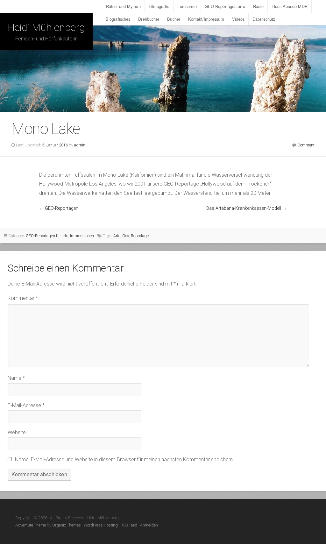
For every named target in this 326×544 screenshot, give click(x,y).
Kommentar (23, 298)
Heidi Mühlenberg (46, 27)
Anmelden (149, 525)
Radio (258, 6)
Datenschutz (263, 19)
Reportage (140, 235)
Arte (116, 235)
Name (16, 378)
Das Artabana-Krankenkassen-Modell (243, 208)
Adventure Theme (30, 525)
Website (17, 432)
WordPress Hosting (101, 525)
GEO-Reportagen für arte (47, 235)
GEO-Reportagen (61, 208)
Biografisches (118, 19)
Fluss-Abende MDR (290, 6)
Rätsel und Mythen (123, 6)
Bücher (173, 19)
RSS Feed (129, 525)
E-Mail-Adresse (26, 405)
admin (79, 145)
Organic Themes (66, 525)
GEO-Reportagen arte (225, 6)
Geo (125, 235)
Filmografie (159, 6)
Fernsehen (187, 6)
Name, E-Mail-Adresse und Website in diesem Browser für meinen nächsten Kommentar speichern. (124, 459)
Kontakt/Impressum (206, 19)
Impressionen (82, 235)
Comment (306, 145)
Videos (238, 19)
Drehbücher (148, 19)
